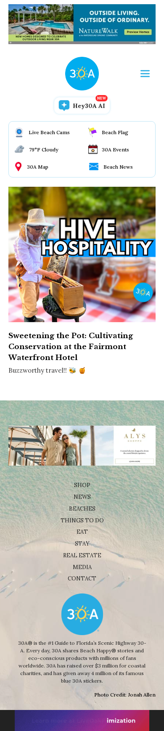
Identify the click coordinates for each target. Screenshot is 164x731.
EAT (82, 531)
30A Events (115, 149)
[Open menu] (145, 73)
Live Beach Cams (49, 132)
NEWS (82, 497)
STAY (82, 543)
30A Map (37, 167)
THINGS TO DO (82, 520)
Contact (82, 578)
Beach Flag (115, 132)
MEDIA (82, 567)
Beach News (118, 167)
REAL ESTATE (82, 555)
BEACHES (82, 508)
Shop (82, 485)
